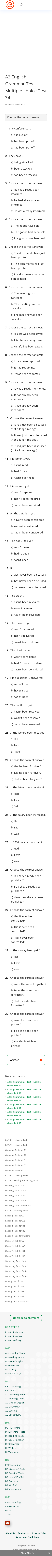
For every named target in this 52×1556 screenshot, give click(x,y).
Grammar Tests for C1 (15, 1170)
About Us (11, 1533)
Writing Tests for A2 (14, 1286)
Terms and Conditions (27, 1537)
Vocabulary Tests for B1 (16, 1271)
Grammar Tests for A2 (15, 104)
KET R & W (11, 1390)
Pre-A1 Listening (14, 1332)
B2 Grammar (12, 1481)
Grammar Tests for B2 (15, 1165)
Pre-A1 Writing (13, 1340)
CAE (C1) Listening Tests (16, 1140)
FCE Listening (13, 1465)
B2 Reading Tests (14, 1473)
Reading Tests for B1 (15, 1225)
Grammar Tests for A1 (15, 1150)
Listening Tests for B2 (15, 1200)
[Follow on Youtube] (7, 1523)
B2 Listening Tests (15, 1469)
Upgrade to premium (26, 1318)
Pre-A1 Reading (13, 1336)
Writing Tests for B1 (14, 1291)
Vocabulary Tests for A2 (16, 1266)
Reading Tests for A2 (15, 1220)
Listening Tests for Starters (18, 1205)
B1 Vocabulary (13, 1452)
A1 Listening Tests (15, 1353)
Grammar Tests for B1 (15, 1160)
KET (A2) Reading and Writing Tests (21, 1180)
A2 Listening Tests (15, 1394)
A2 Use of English (15, 1402)
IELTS (8, 1510)
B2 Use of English (14, 1477)
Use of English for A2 (15, 1246)
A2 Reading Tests (14, 1398)
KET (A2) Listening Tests (16, 1175)
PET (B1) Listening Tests (16, 1210)
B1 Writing (10, 1448)
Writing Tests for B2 (14, 1296)
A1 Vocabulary (13, 1373)
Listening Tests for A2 (15, 1190)
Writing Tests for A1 (14, 1281)
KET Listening (13, 1386)
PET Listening (13, 1427)
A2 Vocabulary (13, 1414)
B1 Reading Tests (14, 1435)
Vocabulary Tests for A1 (16, 1261)
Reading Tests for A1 (15, 1215)
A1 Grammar (12, 1365)
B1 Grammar (12, 1444)
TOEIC (8, 1514)
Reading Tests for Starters (17, 1235)
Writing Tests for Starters (17, 1301)
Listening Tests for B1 (15, 1195)
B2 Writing (11, 1485)
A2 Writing (11, 1410)
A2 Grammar (12, 1406)
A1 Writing (10, 1369)
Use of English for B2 (15, 1256)
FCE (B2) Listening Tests (16, 1145)
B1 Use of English (14, 1439)
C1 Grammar (12, 1506)
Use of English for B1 (15, 1251)
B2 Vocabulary (13, 1489)
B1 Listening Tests (15, 1431)
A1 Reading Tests (14, 1357)
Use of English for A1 (15, 1241)
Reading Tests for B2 (15, 1230)
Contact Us (25, 1533)
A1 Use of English (14, 1361)
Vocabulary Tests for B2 (16, 1276)
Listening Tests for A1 (15, 1185)
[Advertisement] (26, 38)
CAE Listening (13, 1502)
